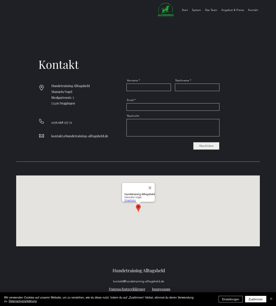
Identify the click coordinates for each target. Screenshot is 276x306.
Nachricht (133, 115)
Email (130, 100)
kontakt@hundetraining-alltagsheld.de (79, 136)
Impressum (161, 289)
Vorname (132, 80)
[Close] (271, 299)
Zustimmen (256, 299)
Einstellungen (230, 299)
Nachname (182, 80)
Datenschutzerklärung (127, 289)
